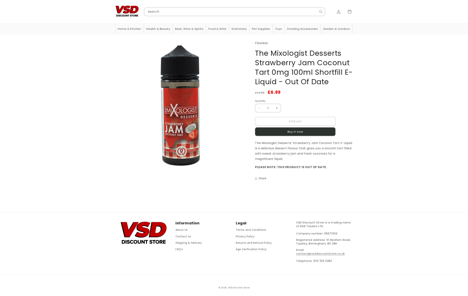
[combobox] (234, 12)
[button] (129, 29)
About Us (182, 230)
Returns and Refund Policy (254, 242)
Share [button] (263, 178)
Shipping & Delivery (189, 242)
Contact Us (183, 236)
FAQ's (179, 249)
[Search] (321, 12)
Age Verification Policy (251, 249)
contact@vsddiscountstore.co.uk (320, 253)
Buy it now (295, 132)
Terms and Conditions (251, 230)
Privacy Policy (245, 236)
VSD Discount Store (239, 287)
